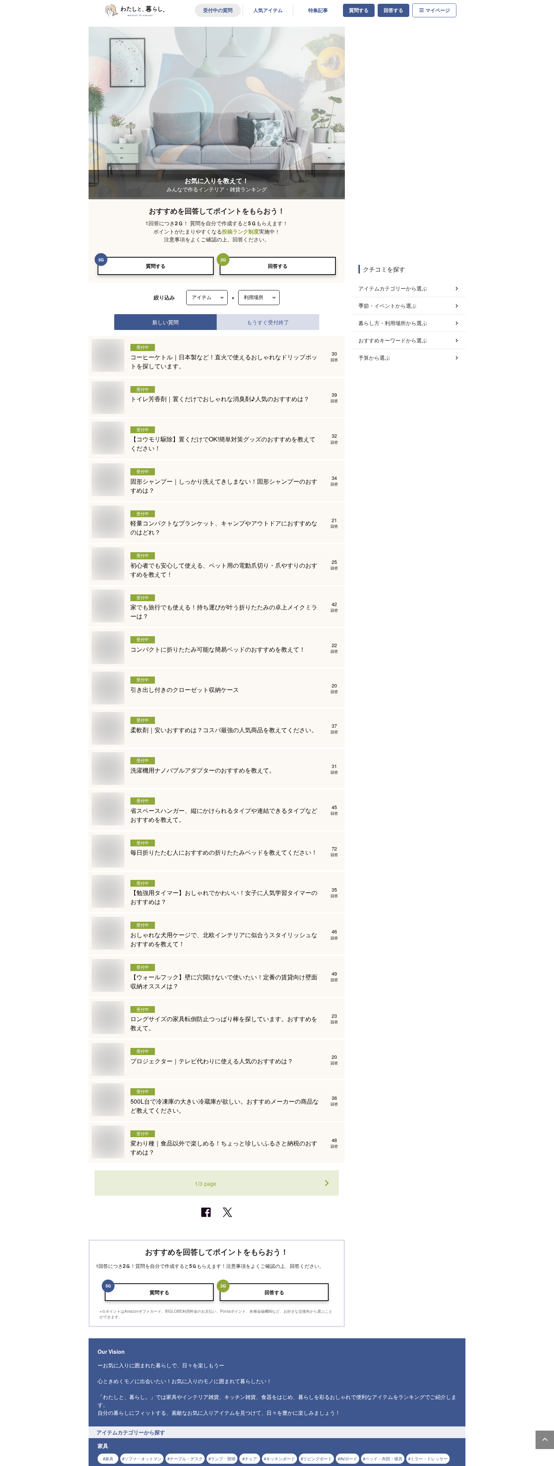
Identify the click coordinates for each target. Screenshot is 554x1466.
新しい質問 (165, 322)
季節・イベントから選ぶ (387, 305)
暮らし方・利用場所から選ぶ (392, 323)
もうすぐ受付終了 (268, 322)
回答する (393, 10)
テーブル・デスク (186, 1458)
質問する (359, 10)
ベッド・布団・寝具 (383, 1458)
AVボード (348, 1458)
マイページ (437, 10)
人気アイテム (268, 10)
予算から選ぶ (374, 357)
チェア (251, 1458)
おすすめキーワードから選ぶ (392, 340)
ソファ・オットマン (143, 1458)
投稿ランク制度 (240, 231)
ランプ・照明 (223, 1458)
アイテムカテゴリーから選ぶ (392, 288)
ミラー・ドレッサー (429, 1458)
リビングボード (317, 1458)
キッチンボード (280, 1458)
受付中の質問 (218, 10)
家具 (109, 1458)
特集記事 (318, 10)
